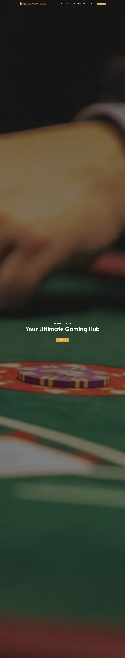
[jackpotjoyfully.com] (33, 3)
